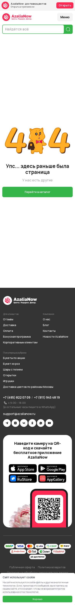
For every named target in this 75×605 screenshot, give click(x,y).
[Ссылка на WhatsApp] (41, 423)
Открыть (65, 5)
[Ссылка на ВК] (24, 423)
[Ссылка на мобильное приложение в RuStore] (23, 478)
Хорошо (37, 599)
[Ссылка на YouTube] (49, 423)
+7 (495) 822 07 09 (16, 397)
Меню (65, 17)
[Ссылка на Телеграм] (7, 423)
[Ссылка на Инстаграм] (15, 423)
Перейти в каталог (37, 192)
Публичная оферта (22, 567)
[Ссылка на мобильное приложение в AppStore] (23, 468)
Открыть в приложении (22, 7)
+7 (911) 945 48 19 (47, 397)
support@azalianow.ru (19, 414)
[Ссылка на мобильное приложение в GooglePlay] (52, 468)
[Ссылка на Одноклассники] (32, 423)
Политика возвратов (52, 567)
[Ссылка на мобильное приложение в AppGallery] (52, 478)
